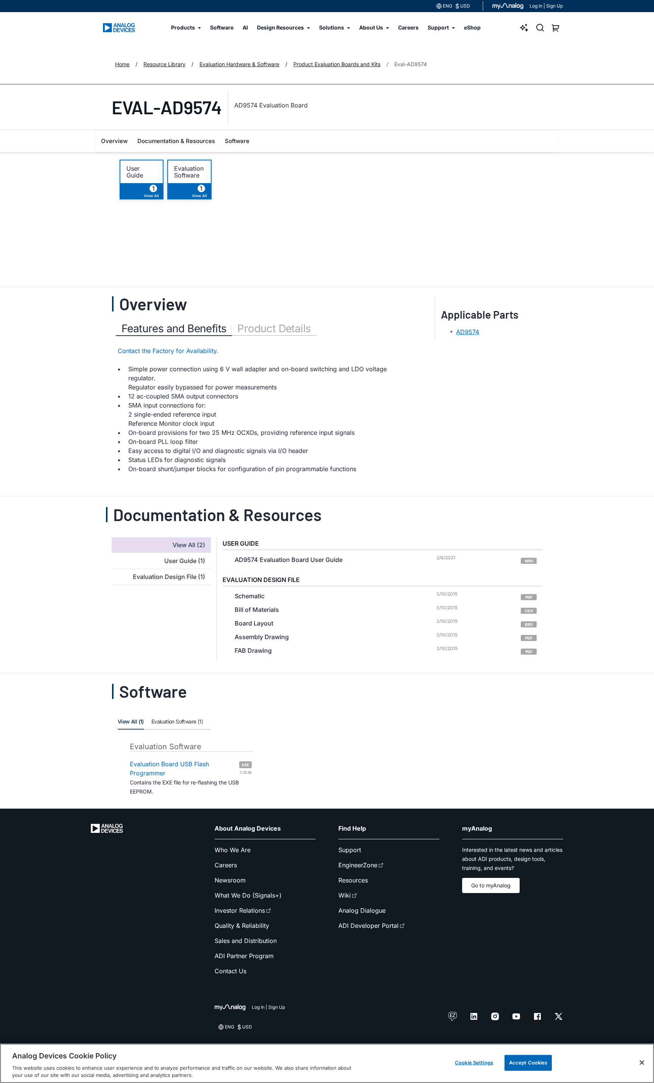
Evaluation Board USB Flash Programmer (190, 768)
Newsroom (230, 880)
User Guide (134, 172)
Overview (114, 141)
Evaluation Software (189, 172)
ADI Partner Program (244, 956)
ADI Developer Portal (368, 925)
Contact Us (230, 971)
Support (349, 850)
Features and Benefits (173, 328)
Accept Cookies (528, 1063)
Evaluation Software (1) (177, 721)
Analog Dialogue (362, 910)
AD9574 (467, 332)
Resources (353, 880)
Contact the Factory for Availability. (168, 351)
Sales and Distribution (246, 941)
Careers (226, 865)
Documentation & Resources (176, 141)
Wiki (344, 895)
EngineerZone (357, 865)
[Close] (642, 1062)
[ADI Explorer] (524, 27)
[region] (327, 1063)
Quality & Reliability (242, 925)
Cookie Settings (474, 1063)
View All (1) (131, 721)
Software (237, 141)
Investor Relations (240, 910)
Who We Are (233, 850)
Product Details (274, 328)
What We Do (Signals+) (248, 895)
